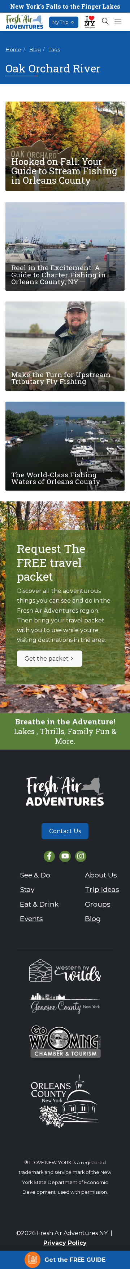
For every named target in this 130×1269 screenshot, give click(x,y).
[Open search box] (105, 21)
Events (31, 918)
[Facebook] (49, 856)
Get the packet (47, 658)
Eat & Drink (39, 904)
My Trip (63, 22)
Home (13, 49)
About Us (101, 875)
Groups (97, 904)
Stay (27, 889)
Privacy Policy (65, 1242)
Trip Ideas (102, 889)
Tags (54, 49)
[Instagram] (80, 856)
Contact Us (65, 831)
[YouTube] (64, 856)
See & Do (35, 875)
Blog (35, 49)
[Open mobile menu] (118, 21)
